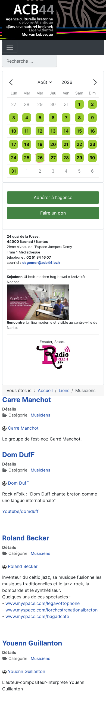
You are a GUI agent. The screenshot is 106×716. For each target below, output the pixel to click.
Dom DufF (18, 455)
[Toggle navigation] (9, 47)
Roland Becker (25, 538)
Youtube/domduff (20, 511)
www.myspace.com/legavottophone (42, 603)
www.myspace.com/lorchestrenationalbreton (51, 610)
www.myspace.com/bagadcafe (37, 616)
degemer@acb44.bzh (41, 263)
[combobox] (29, 61)
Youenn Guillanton (32, 643)
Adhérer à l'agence (53, 197)
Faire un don (53, 213)
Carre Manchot (26, 400)
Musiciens (40, 415)
